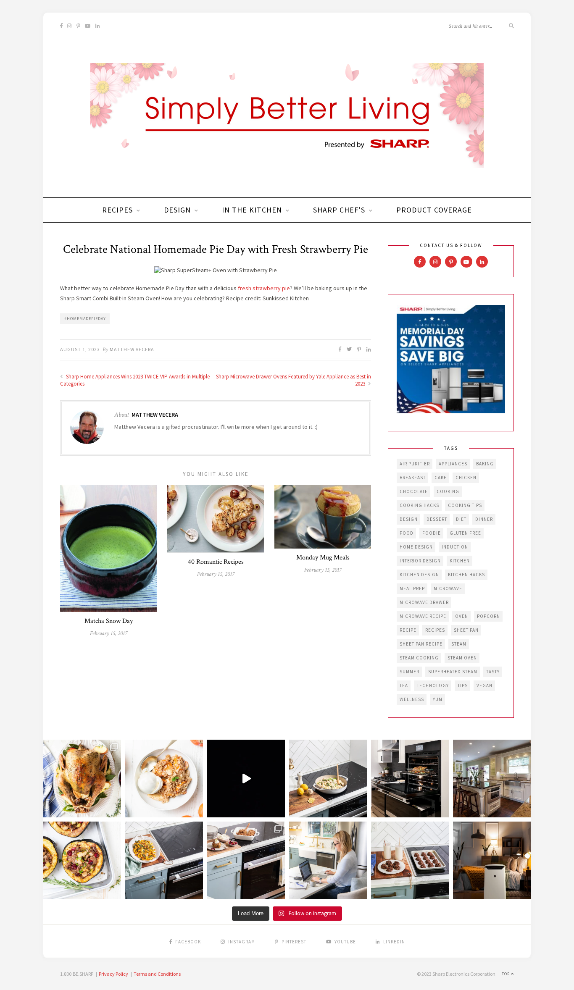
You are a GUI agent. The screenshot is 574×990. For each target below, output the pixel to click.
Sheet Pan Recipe (421, 644)
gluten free (465, 533)
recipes (435, 630)
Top (506, 974)
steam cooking (419, 658)
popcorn (488, 616)
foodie (431, 533)
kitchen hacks (466, 575)
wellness (412, 699)
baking (485, 464)
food (406, 533)
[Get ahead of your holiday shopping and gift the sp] (492, 860)
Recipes (117, 210)
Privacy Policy (113, 974)
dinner (484, 519)
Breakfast (413, 478)
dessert (437, 519)
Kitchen (460, 561)
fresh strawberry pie (263, 288)
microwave (448, 588)
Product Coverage (434, 210)
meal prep (412, 588)
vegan (484, 685)
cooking (448, 491)
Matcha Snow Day (108, 621)
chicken (466, 478)
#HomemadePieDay (85, 318)
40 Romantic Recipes (216, 561)
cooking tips (465, 505)
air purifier (415, 464)
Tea (404, 685)
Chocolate (414, 491)
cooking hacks (419, 505)
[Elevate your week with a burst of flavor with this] (328, 778)
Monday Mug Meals (323, 557)
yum (437, 699)
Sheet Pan (466, 630)
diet (461, 519)
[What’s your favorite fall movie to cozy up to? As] (246, 778)
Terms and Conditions (157, 974)
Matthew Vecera (132, 349)
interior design (420, 561)
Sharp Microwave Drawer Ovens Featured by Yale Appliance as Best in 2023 (293, 380)
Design (177, 210)
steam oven (462, 658)
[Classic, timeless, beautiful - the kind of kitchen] (492, 778)
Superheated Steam (452, 672)
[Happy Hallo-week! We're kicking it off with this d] (246, 860)
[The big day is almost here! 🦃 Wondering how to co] (82, 778)
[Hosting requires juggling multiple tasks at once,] (410, 778)
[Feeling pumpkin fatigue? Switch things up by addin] (82, 860)
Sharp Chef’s (339, 210)
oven (461, 616)
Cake (440, 478)
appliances (453, 464)
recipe (408, 630)
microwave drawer (424, 602)
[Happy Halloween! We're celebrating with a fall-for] (164, 860)
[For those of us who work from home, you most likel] (328, 860)
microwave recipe (423, 616)
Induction (455, 547)
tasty (493, 672)
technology (433, 685)
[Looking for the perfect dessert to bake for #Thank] (164, 778)
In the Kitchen (252, 210)
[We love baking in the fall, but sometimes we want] (410, 860)
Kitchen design (419, 575)
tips (463, 685)
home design (416, 547)
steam (458, 644)
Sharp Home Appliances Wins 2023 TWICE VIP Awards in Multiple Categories (135, 380)
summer (409, 672)
